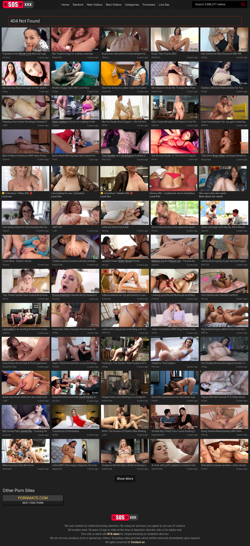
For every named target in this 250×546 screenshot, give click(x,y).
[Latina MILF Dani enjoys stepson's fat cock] (75, 451)
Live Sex (164, 4)
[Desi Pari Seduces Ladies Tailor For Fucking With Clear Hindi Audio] (125, 74)
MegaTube (57, 57)
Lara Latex (8, 329)
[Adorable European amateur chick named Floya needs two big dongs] (224, 451)
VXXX (154, 333)
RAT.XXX (205, 265)
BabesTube (157, 91)
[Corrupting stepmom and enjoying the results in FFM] (26, 213)
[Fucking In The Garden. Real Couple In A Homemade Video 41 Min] (125, 349)
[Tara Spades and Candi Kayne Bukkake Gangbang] (125, 141)
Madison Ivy (158, 261)
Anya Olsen (219, 155)
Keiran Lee (175, 261)
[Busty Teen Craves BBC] (175, 39)
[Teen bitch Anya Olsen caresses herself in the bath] (224, 141)
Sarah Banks (86, 397)
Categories (132, 4)
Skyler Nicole (125, 261)
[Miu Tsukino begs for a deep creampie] (75, 39)
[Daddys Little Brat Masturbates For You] (224, 74)
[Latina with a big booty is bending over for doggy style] (125, 315)
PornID (155, 231)
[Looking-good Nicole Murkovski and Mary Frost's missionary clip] (175, 281)
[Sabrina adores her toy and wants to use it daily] (125, 281)
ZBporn (105, 57)
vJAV (5, 125)
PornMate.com (33, 500)
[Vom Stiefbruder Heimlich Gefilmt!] (224, 281)
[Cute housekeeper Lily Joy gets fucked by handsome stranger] (224, 107)
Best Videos (113, 4)
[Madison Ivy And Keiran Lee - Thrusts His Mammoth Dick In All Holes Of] (175, 247)
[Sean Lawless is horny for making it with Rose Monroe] (75, 107)
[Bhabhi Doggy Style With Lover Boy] (75, 74)
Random (78, 4)
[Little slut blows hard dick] (125, 213)
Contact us (138, 542)
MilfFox (204, 125)
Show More (125, 479)
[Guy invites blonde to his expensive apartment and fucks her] (175, 213)
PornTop (155, 367)
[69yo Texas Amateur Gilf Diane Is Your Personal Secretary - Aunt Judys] (175, 107)
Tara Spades (108, 155)
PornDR (55, 367)
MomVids (106, 159)
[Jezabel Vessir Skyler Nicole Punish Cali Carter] (125, 247)
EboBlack (156, 57)
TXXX (54, 159)
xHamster (106, 91)
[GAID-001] (75, 213)
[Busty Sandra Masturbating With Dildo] (224, 417)
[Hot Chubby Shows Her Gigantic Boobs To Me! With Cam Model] (224, 349)
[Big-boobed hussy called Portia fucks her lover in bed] (224, 315)
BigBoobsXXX (158, 435)
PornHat (56, 299)
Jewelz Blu (26, 431)
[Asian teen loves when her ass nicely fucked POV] (26, 383)
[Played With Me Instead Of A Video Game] (224, 383)
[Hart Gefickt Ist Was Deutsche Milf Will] (224, 39)
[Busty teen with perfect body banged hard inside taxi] (125, 39)
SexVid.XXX (157, 469)
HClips (204, 57)
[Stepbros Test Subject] (175, 349)
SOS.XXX (20, 4)
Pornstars (149, 4)
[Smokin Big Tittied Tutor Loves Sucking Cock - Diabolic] (175, 417)
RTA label (113, 534)
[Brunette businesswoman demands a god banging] (175, 383)
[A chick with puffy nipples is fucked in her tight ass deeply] (175, 451)
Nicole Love (25, 53)
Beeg (5, 91)
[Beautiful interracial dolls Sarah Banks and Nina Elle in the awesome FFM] (75, 383)
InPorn (105, 125)
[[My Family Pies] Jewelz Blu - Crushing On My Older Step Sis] (26, 417)
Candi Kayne (127, 155)
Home (65, 4)
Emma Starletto (60, 295)
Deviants (7, 435)
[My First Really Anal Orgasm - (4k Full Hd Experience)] (125, 107)
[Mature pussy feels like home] (26, 451)
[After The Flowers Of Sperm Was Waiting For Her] (125, 417)
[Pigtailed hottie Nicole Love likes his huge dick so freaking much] (26, 39)
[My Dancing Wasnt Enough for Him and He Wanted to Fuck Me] (26, 74)
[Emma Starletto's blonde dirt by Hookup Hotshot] (75, 281)
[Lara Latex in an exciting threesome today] (26, 315)
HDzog (105, 231)
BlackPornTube (9, 367)
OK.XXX (6, 57)
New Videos (94, 4)
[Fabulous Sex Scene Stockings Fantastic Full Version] (26, 107)
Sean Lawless (59, 121)
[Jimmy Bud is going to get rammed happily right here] (224, 247)
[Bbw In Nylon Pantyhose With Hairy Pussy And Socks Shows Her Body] (26, 141)
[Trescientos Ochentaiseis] (75, 417)
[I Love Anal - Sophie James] (26, 247)
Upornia (155, 125)
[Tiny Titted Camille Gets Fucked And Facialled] (26, 281)
